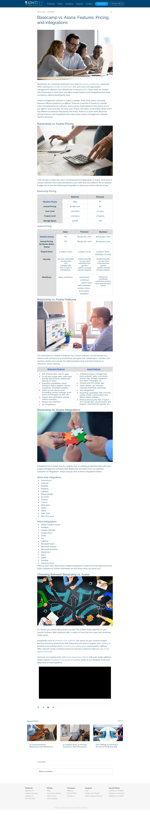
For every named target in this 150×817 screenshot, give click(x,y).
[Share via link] (53, 707)
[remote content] (75, 683)
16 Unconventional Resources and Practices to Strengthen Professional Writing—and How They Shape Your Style (41, 746)
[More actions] (111, 12)
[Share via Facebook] (38, 707)
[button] (51, 4)
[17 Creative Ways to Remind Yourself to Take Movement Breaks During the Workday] (75, 732)
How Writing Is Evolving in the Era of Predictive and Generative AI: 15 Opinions (107, 746)
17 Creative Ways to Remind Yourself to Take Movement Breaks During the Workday (75, 746)
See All (120, 721)
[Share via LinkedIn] (48, 707)
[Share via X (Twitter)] (43, 707)
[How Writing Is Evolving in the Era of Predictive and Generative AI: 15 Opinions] (108, 732)
